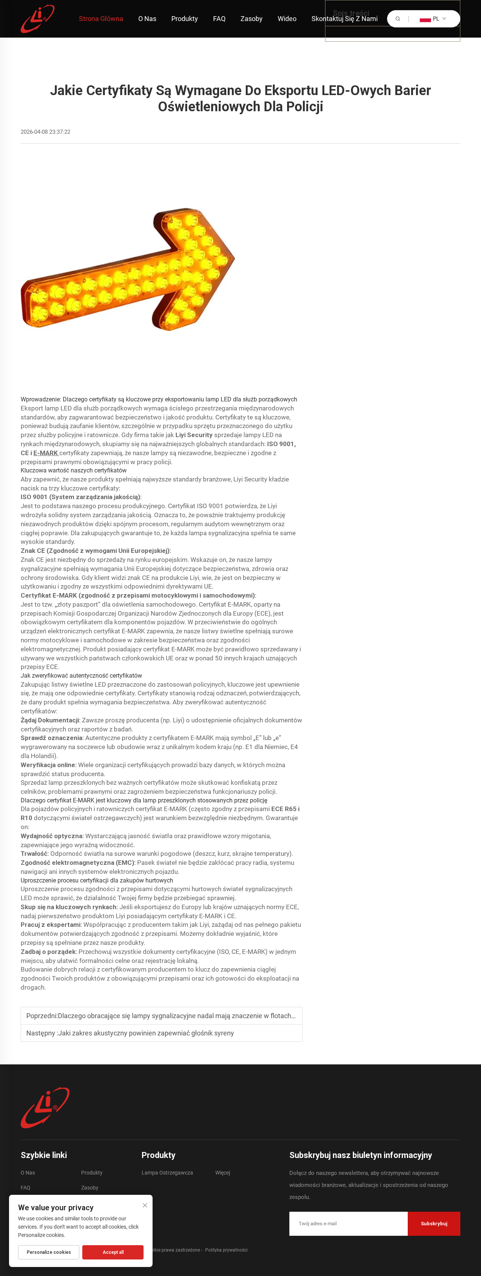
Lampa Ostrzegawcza (167, 1173)
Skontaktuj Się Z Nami (345, 19)
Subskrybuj (434, 1223)
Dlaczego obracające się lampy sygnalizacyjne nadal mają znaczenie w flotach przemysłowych (199, 1016)
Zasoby (251, 19)
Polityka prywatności (226, 1250)
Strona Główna (101, 19)
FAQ (219, 19)
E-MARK (46, 453)
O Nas (147, 19)
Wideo (287, 19)
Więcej (222, 1173)
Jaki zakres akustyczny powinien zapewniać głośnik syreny (146, 1033)
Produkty (184, 19)
